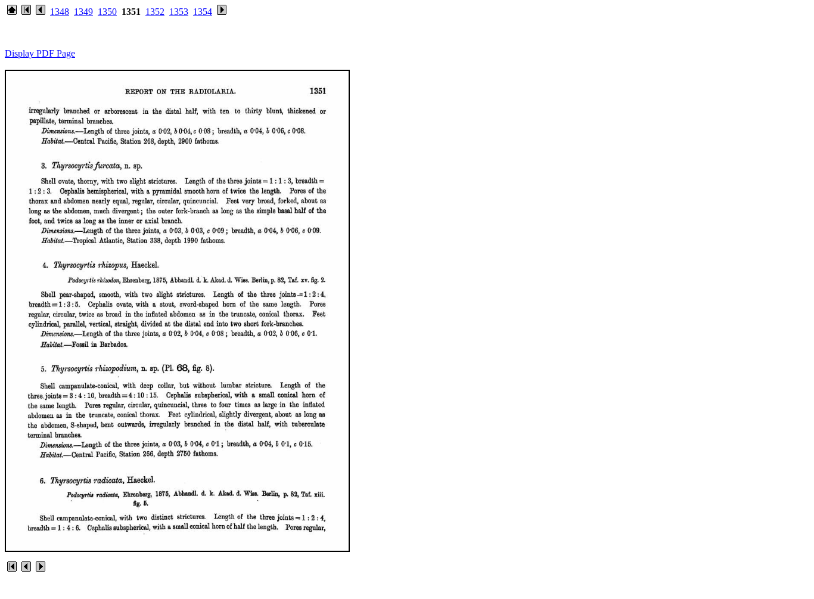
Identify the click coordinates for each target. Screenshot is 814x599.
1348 (59, 12)
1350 (107, 12)
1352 (154, 12)
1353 (178, 12)
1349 (83, 12)
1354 (202, 12)
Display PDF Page (40, 53)
